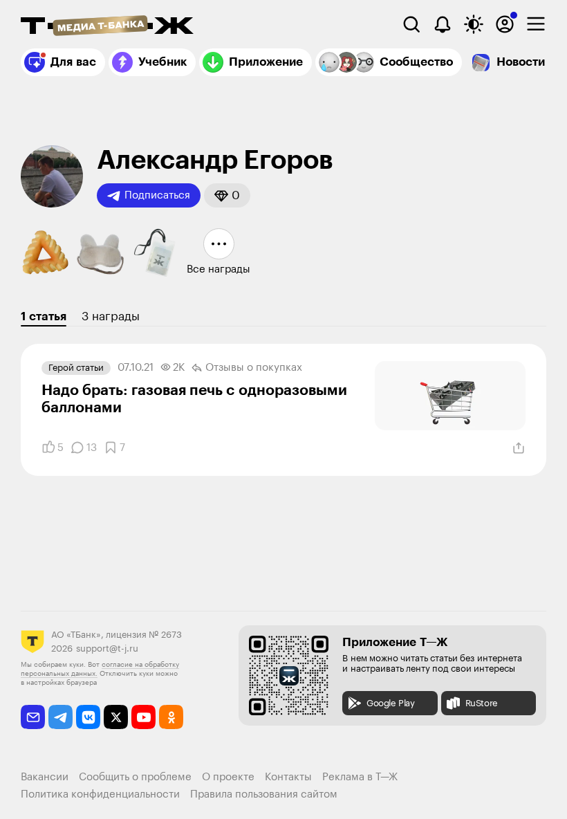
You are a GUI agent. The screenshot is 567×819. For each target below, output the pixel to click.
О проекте (228, 777)
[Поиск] (411, 24)
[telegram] (60, 717)
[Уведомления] (442, 24)
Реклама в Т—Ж (360, 777)
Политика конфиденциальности (100, 794)
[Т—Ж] (107, 27)
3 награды (111, 316)
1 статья (43, 316)
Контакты (288, 777)
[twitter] (116, 717)
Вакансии (44, 777)
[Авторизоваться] (504, 24)
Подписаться (157, 195)
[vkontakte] (88, 717)
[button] (227, 195)
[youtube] (143, 717)
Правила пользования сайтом (263, 794)
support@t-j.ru (107, 648)
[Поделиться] (519, 448)
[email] (33, 717)
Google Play (390, 703)
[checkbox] (536, 24)
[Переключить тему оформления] (473, 24)
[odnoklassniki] (171, 717)
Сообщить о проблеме (135, 777)
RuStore (481, 703)
